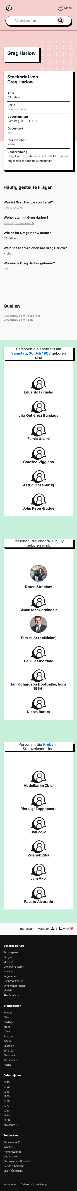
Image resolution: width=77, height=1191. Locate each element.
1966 (7, 1101)
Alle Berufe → (11, 995)
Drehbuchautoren (14, 966)
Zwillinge (9, 1021)
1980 (7, 1110)
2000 (7, 1120)
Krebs (11, 144)
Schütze (8, 1050)
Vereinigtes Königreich (19, 223)
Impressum (27, 928)
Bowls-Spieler (17, 109)
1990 (7, 1115)
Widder (8, 1012)
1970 (6, 1105)
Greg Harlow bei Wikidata (18, 319)
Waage (8, 1040)
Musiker (8, 961)
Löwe (7, 1031)
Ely (6, 269)
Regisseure (10, 976)
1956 (7, 1091)
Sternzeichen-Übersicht (17, 1161)
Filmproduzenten (13, 980)
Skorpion (9, 1045)
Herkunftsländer (13, 1151)
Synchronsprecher (14, 985)
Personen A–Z (12, 1142)
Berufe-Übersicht (14, 1165)
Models (8, 990)
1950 (7, 1086)
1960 (7, 1096)
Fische (7, 1064)
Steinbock (9, 1055)
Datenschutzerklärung (34, 1184)
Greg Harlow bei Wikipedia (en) (22, 315)
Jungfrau (9, 1036)
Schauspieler (11, 952)
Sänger (8, 957)
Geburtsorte (11, 1156)
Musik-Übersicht (13, 1170)
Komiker (8, 971)
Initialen (8, 1146)
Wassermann (11, 1060)
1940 (7, 1082)
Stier (6, 1017)
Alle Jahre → (11, 1124)
